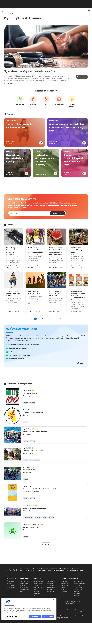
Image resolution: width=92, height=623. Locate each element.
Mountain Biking (38, 587)
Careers (57, 610)
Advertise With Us (83, 611)
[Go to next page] (60, 319)
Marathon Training (77, 594)
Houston (63, 589)
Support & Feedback (65, 611)
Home (6, 14)
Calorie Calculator (79, 583)
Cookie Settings (12, 616)
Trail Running (51, 587)
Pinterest (11, 585)
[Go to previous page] (31, 319)
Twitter (10, 583)
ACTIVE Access (74, 611)
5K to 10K (22, 585)
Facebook (11, 581)
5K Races (36, 589)
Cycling (36, 585)
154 (57, 319)
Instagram (11, 587)
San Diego (64, 581)
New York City (65, 585)
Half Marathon (51, 581)
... (52, 319)
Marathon (50, 583)
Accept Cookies (48, 616)
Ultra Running (51, 585)
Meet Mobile (24, 587)
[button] (24, 132)
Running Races (38, 581)
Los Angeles (64, 583)
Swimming (50, 591)
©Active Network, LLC (59, 616)
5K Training (77, 585)
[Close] (54, 600)
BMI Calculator (78, 581)
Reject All (35, 616)
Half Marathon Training (78, 590)
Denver (63, 587)
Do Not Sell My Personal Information (72, 603)
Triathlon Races (38, 583)
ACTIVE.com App (25, 581)
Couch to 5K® (24, 583)
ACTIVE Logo (10, 569)
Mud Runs (50, 589)
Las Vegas (64, 591)
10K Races (37, 591)
